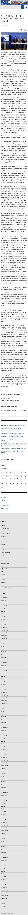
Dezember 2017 (4, 822)
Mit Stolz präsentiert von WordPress (8, 913)
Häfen (2, 541)
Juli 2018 (3, 803)
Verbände (3, 577)
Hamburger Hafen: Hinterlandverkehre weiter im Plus (13, 448)
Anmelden (3, 500)
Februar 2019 (4, 784)
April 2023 (3, 649)
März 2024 (3, 619)
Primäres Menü (26, 7)
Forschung (3, 536)
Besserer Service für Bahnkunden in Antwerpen (12, 436)
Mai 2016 (3, 873)
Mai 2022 (3, 678)
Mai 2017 (3, 841)
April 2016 (3, 876)
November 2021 (4, 695)
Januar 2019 (3, 787)
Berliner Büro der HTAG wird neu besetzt (10, 399)
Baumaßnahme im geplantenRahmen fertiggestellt (12, 431)
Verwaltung (3, 579)
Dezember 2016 (4, 854)
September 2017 (4, 830)
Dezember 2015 (4, 887)
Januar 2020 (3, 754)
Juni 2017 (3, 838)
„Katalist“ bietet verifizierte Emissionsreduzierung (12, 433)
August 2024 (4, 605)
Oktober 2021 (4, 697)
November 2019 (4, 760)
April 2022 (3, 681)
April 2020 (3, 746)
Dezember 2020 (4, 725)
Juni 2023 (3, 643)
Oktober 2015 (4, 892)
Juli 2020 (3, 738)
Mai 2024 (3, 613)
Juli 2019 (3, 771)
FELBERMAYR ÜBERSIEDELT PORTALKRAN (11, 393)
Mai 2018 (3, 808)
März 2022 (3, 684)
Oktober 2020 (4, 730)
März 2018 (3, 814)
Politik (2, 566)
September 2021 (4, 700)
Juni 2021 (3, 708)
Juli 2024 (3, 608)
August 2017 (4, 833)
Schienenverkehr (5, 568)
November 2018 (4, 792)
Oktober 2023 (4, 632)
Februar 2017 (4, 849)
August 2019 (4, 768)
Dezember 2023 (4, 627)
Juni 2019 (3, 773)
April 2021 (3, 714)
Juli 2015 (3, 901)
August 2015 (4, 898)
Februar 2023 (4, 654)
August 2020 (4, 735)
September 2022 (4, 668)
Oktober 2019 (4, 762)
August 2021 (4, 703)
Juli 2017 (3, 836)
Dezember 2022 (4, 660)
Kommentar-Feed (5, 505)
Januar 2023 (3, 657)
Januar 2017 (3, 852)
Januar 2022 (3, 689)
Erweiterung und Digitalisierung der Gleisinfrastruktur (13, 425)
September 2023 (4, 635)
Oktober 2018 (4, 795)
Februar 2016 (4, 882)
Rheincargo (4, 555)
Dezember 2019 (4, 757)
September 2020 (4, 733)
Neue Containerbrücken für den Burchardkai (11, 428)
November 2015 (4, 890)
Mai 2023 (3, 646)
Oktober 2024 (4, 600)
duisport (3, 544)
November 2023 (4, 630)
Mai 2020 (3, 743)
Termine (3, 574)
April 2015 (3, 906)
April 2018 (3, 811)
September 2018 (4, 798)
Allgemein (3, 525)
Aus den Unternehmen (13, 13)
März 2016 (3, 879)
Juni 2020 (3, 741)
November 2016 (4, 857)
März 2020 (3, 749)
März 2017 (3, 846)
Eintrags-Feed (4, 503)
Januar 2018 (3, 819)
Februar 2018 (4, 817)
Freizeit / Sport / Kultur (6, 539)
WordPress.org (4, 508)
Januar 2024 (3, 624)
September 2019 (4, 765)
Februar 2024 (4, 622)
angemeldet (9, 410)
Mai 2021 (3, 711)
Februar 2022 (4, 687)
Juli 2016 (3, 868)
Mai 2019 (3, 776)
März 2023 (3, 651)
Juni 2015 (3, 903)
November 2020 (4, 727)
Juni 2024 (3, 611)
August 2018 (4, 800)
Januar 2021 (3, 722)
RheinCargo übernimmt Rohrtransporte (10, 445)
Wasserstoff (3, 582)
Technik (2, 571)
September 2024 (4, 603)
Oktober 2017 (4, 827)
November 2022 (4, 662)
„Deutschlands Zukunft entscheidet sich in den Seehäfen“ (14, 443)
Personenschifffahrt (5, 563)
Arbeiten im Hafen (5, 528)
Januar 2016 (3, 884)
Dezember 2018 (4, 790)
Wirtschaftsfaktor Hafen (6, 587)
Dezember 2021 (4, 692)
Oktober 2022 (4, 665)
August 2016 (4, 865)
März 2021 (3, 716)
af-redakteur (12, 24)
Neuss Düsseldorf (5, 552)
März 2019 (3, 781)
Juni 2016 (3, 871)
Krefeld (3, 549)
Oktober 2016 (4, 860)
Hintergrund (4, 558)
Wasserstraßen (4, 585)
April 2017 (3, 844)
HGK (2, 547)
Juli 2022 (3, 673)
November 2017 (4, 825)
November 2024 (4, 597)
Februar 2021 (4, 719)
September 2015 (4, 895)
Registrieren (3, 497)
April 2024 (3, 616)
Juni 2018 (3, 806)
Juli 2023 (3, 641)
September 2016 (4, 863)
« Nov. (2, 487)
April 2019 (3, 779)
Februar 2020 (4, 752)
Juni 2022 (3, 676)
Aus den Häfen (4, 13)
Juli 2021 (3, 706)
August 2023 (4, 638)
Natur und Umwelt (5, 560)
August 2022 (4, 670)
